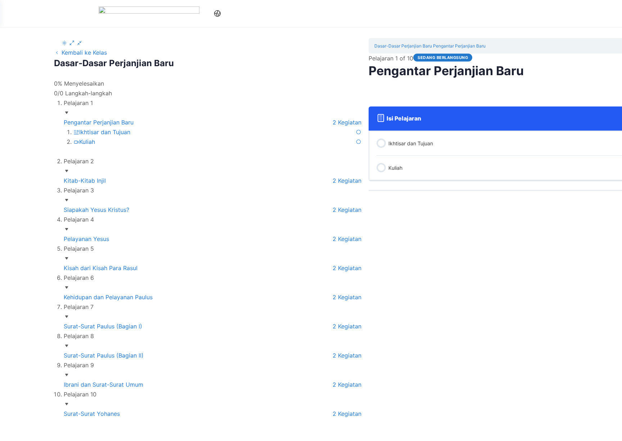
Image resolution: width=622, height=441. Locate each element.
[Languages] (216, 13)
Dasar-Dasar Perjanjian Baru (403, 46)
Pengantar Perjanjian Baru (459, 46)
